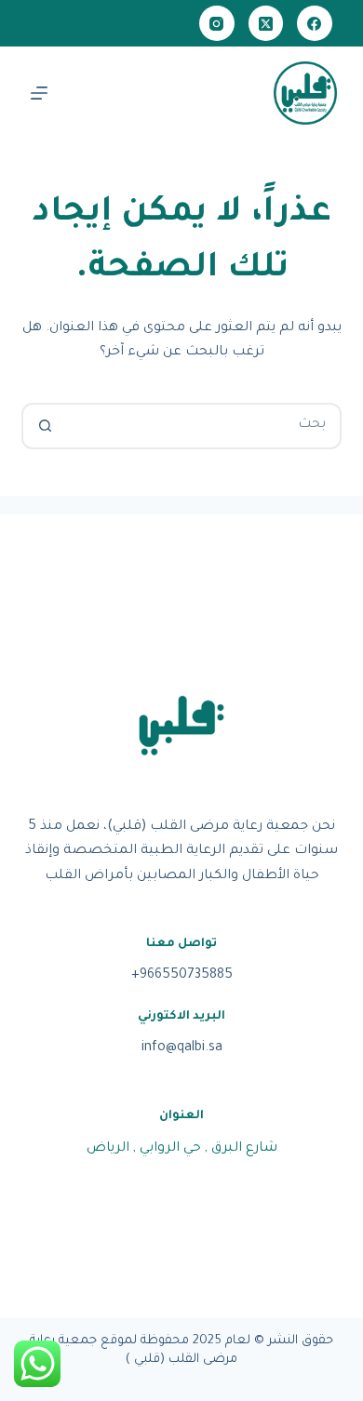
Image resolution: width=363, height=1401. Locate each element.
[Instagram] (217, 23)
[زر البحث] (44, 426)
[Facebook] (314, 23)
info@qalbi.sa (181, 1048)
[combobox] (202, 426)
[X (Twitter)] (266, 23)
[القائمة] (39, 93)
